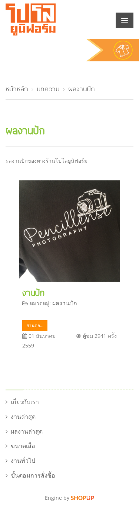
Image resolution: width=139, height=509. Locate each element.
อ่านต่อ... (34, 325)
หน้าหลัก (17, 88)
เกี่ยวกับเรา (25, 402)
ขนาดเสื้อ (23, 446)
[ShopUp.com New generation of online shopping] (82, 497)
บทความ (48, 88)
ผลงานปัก (81, 88)
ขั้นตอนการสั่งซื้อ (33, 475)
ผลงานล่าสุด (27, 431)
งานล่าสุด (23, 417)
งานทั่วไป (23, 461)
